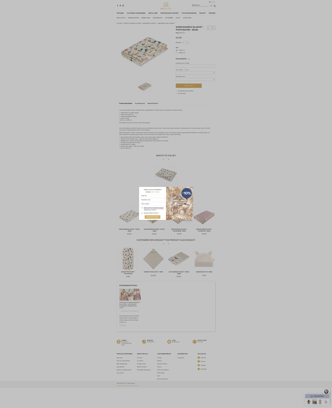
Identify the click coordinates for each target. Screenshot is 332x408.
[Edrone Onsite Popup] (166, 204)
